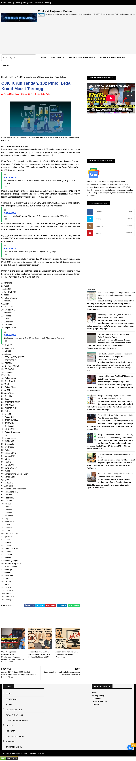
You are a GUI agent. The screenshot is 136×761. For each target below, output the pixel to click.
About (10, 3)
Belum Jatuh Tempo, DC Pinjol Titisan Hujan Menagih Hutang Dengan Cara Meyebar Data (116, 295)
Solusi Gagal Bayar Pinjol (82, 58)
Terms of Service (99, 701)
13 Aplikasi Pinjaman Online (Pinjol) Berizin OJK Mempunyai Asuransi (34, 338)
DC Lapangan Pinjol (14, 710)
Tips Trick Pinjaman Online (112, 58)
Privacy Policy (28, 3)
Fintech (9, 726)
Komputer (10, 731)
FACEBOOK (99, 212)
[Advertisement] (86, 35)
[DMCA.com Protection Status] (9, 759)
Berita (6, 66)
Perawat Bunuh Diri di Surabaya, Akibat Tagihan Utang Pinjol (30, 251)
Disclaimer (39, 3)
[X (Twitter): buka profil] (90, 219)
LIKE (130, 211)
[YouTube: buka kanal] (90, 233)
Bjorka (9, 704)
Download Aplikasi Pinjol (17, 720)
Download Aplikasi (14, 715)
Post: (41, 15)
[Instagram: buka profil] (90, 226)
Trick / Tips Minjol (14, 747)
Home (3, 3)
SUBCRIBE (129, 233)
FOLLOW (129, 218)
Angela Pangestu (37, 753)
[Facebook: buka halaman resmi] (90, 212)
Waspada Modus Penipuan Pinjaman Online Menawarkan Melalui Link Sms (36, 216)
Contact (17, 3)
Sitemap (48, 3)
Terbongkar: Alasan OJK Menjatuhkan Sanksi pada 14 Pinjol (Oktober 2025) (39, 654)
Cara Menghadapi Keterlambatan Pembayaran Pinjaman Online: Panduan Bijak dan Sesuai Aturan (12, 657)
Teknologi (10, 742)
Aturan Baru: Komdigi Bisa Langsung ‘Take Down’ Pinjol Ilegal (67, 654)
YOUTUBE (99, 233)
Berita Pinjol (57, 58)
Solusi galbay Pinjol (15, 736)
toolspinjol (16, 753)
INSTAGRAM (99, 226)
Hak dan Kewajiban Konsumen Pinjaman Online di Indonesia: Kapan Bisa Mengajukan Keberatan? (115, 356)
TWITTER (98, 219)
